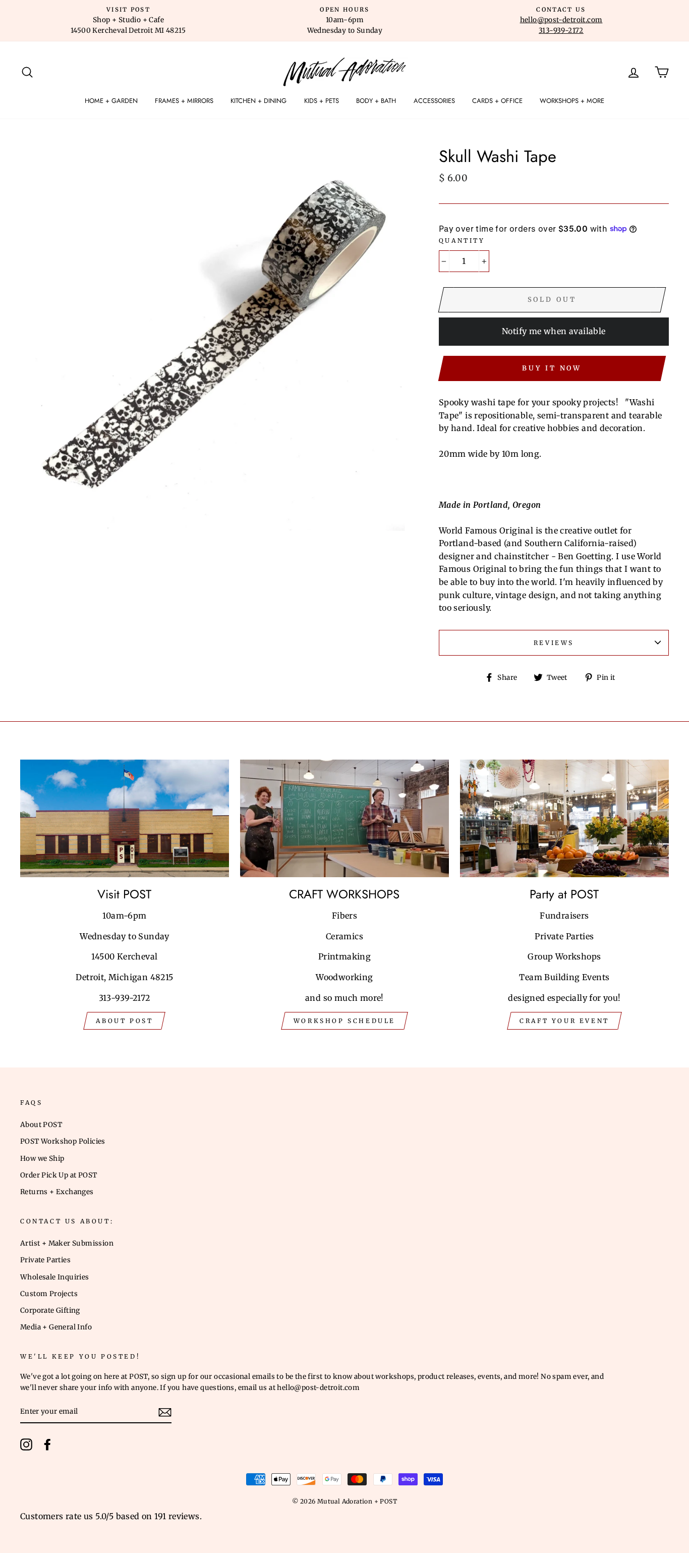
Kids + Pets (321, 100)
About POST (41, 1124)
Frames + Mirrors (184, 100)
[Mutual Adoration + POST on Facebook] (47, 1444)
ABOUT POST (124, 1021)
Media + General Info (56, 1327)
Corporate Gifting (50, 1310)
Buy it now (552, 368)
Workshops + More (572, 100)
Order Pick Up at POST (58, 1175)
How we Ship (42, 1158)
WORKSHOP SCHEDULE (344, 1021)
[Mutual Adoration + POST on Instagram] (26, 1444)
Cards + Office (497, 100)
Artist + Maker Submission (66, 1243)
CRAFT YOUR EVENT (564, 1021)
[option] (128, 20)
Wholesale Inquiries (54, 1277)
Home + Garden (111, 100)
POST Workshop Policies (62, 1141)
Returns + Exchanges (57, 1192)
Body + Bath (376, 100)
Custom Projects (49, 1294)
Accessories (434, 100)
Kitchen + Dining (258, 100)
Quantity (462, 240)
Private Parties (45, 1260)
